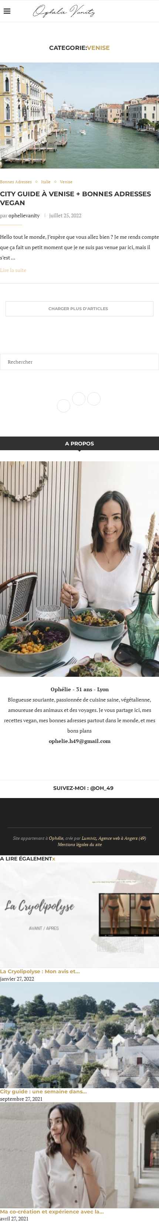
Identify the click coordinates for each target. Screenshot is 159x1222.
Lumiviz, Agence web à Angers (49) (114, 838)
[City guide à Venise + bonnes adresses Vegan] (79, 115)
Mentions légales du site (80, 844)
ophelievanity (24, 215)
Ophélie (56, 838)
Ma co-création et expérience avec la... (52, 1211)
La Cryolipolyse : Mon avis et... (40, 971)
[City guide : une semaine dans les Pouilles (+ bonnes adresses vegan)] (79, 1035)
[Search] (151, 11)
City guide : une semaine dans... (43, 1091)
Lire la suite (13, 270)
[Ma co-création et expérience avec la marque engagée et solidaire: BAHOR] (79, 1155)
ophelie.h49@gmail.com (80, 740)
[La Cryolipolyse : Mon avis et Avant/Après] (79, 915)
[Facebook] (129, 11)
